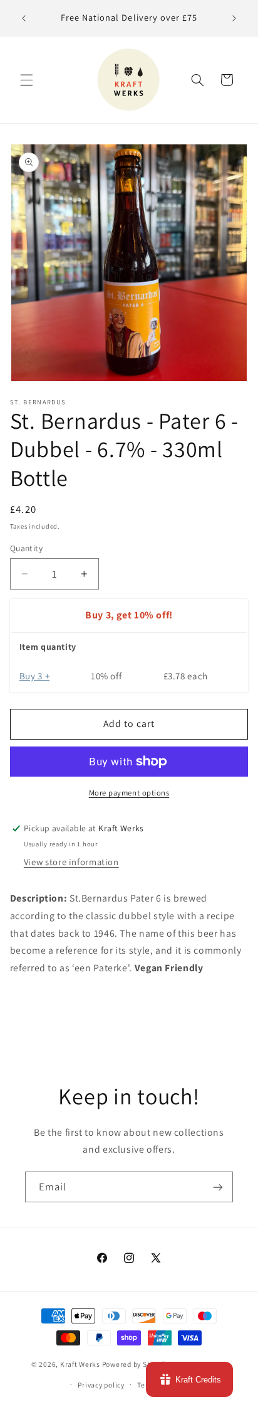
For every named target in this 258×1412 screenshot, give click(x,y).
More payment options (129, 792)
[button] (26, 79)
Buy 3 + (34, 676)
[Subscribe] (218, 1187)
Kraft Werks (80, 1364)
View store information (71, 862)
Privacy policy (101, 1384)
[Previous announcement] (24, 18)
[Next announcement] (234, 18)
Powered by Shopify (135, 1364)
